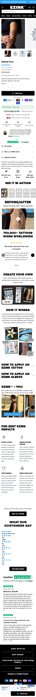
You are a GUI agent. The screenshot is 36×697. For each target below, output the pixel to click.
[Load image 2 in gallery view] (15, 54)
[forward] (32, 255)
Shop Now (7, 302)
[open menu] (2, 7)
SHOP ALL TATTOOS (18, 514)
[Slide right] (34, 54)
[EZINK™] (18, 7)
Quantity (3, 83)
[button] (6, 65)
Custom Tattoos (16, 16)
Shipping (8, 75)
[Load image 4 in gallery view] (30, 54)
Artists (30, 16)
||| (18, 219)
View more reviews (18, 569)
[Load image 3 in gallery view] (22, 54)
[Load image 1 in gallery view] (8, 54)
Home (3, 16)
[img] (18, 531)
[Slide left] (2, 54)
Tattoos (8, 16)
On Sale (24, 16)
